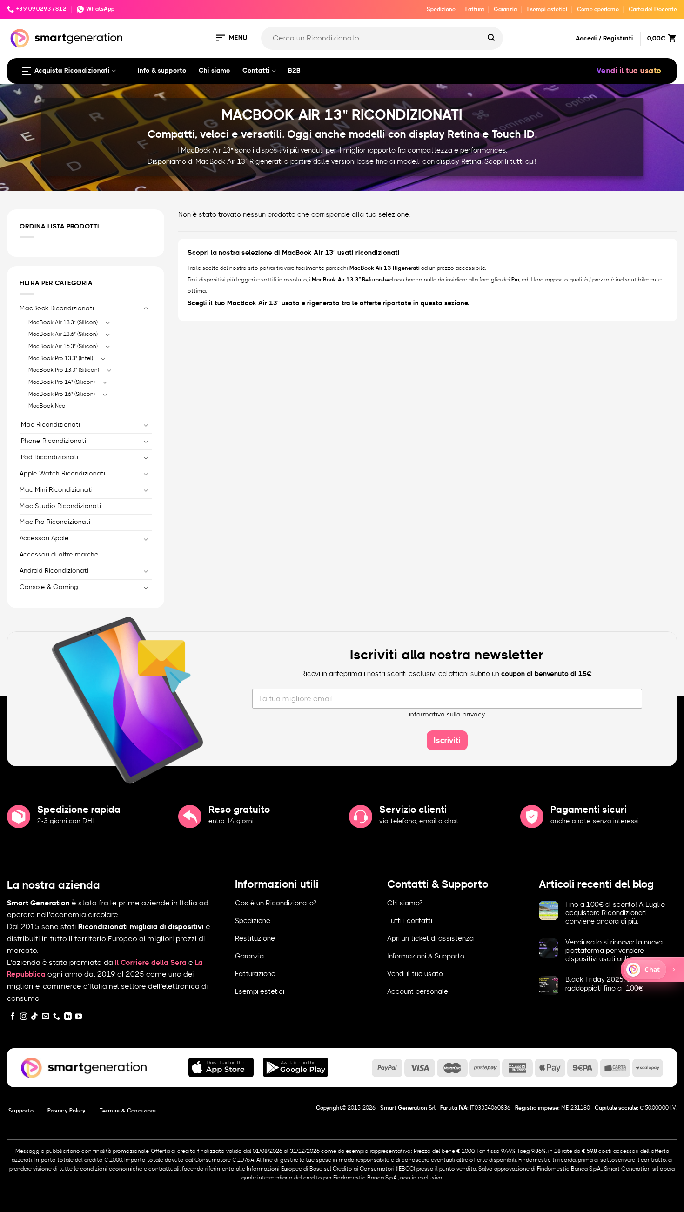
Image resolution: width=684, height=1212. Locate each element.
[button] (231, 38)
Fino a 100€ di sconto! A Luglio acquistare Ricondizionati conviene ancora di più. (615, 913)
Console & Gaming (49, 587)
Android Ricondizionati (54, 571)
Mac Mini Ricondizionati (56, 490)
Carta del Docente (653, 9)
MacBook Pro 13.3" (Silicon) (63, 370)
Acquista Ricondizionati (72, 70)
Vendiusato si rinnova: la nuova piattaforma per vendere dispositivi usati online (614, 951)
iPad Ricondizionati (49, 457)
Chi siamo (214, 70)
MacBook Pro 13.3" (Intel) (60, 358)
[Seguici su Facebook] (12, 1017)
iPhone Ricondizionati (53, 441)
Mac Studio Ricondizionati (60, 506)
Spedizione (441, 9)
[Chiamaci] (56, 1017)
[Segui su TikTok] (34, 1017)
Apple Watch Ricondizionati (62, 473)
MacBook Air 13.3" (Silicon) (63, 322)
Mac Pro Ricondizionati (55, 522)
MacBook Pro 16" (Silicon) (61, 394)
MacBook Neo (47, 405)
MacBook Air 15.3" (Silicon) (63, 346)
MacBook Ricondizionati (57, 308)
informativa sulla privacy (447, 714)
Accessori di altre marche (59, 554)
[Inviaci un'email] (45, 1017)
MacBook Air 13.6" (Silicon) (63, 334)
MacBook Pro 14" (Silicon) (61, 382)
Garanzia (505, 9)
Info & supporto (162, 70)
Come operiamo (598, 9)
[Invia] (491, 38)
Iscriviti (447, 740)
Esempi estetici (547, 9)
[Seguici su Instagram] (23, 1017)
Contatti (256, 70)
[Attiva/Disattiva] (146, 309)
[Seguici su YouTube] (78, 1017)
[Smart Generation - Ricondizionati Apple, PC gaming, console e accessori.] (66, 38)
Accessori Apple (44, 538)
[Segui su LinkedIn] (68, 1017)
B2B (294, 70)
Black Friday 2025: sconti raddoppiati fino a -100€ (605, 983)
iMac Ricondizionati (50, 425)
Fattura (474, 9)
